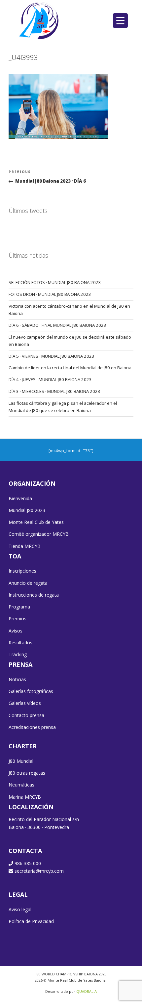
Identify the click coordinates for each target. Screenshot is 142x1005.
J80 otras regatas (27, 773)
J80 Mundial (21, 761)
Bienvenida (20, 498)
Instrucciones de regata (34, 595)
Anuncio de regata (28, 583)
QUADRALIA (86, 991)
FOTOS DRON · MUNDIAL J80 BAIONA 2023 (50, 294)
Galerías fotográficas (31, 691)
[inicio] (39, 20)
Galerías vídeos (25, 703)
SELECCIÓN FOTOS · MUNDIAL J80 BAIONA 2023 (55, 282)
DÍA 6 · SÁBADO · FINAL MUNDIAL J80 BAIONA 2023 (57, 325)
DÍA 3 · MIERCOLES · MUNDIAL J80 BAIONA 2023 (54, 391)
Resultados (20, 642)
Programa (19, 607)
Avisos (15, 631)
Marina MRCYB (25, 797)
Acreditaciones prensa (32, 727)
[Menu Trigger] (120, 20)
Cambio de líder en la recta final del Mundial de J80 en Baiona (70, 368)
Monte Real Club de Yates (36, 522)
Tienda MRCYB (25, 546)
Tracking (18, 654)
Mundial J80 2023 (27, 510)
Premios (17, 618)
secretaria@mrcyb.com (39, 871)
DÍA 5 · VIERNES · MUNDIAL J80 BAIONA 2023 (51, 356)
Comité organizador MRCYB (39, 534)
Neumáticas (21, 785)
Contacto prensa (26, 715)
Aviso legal (20, 909)
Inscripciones (22, 571)
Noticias (17, 679)
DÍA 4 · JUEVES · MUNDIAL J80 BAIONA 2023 (50, 379)
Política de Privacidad (31, 921)
